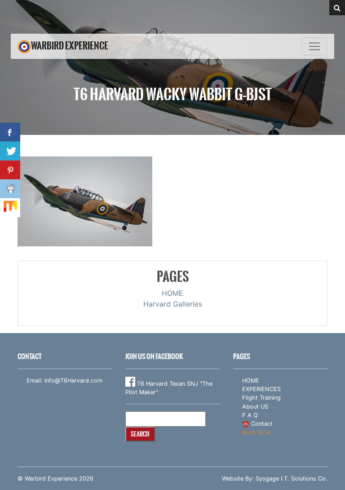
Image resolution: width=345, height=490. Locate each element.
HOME (172, 293)
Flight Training (261, 397)
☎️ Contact (257, 423)
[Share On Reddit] (10, 188)
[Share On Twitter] (10, 151)
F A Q (250, 415)
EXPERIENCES (261, 389)
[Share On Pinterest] (10, 169)
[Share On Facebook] (10, 132)
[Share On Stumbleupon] (10, 207)
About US (255, 406)
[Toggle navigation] (314, 46)
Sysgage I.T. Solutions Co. (291, 478)
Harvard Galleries (172, 303)
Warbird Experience (69, 45)
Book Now (256, 432)
